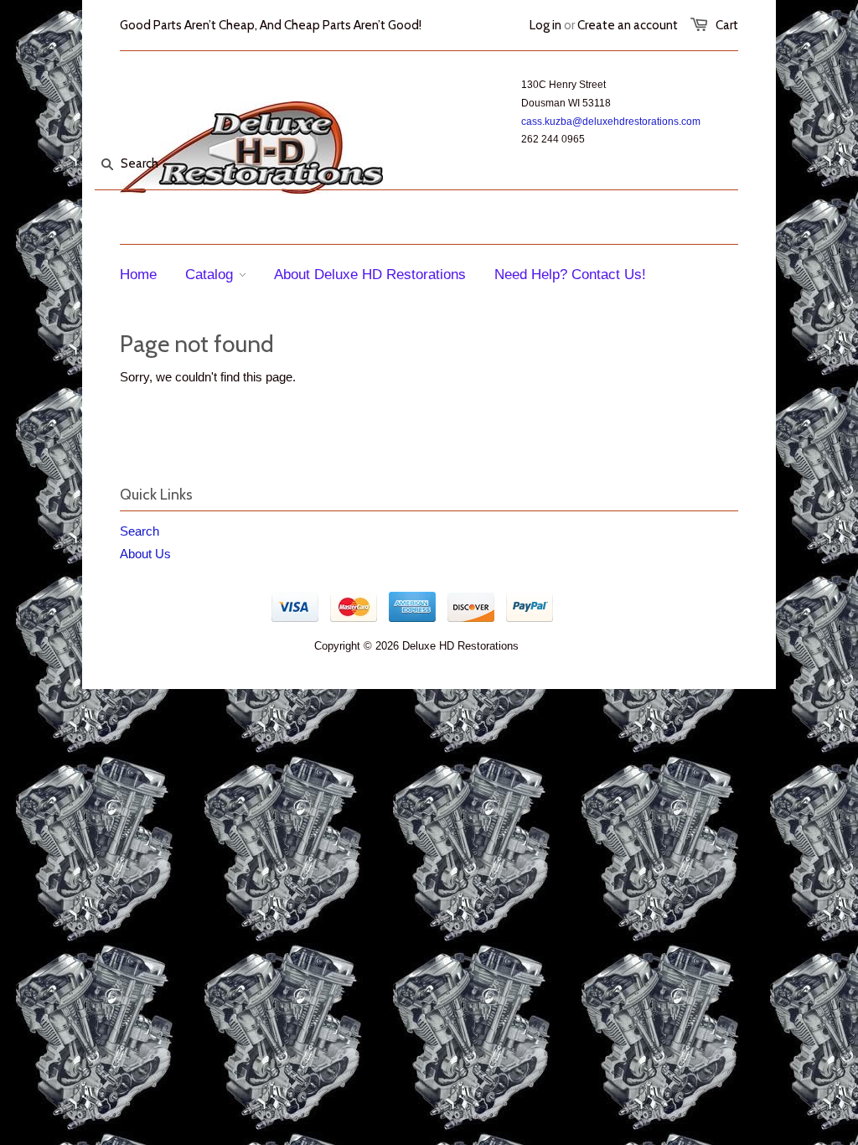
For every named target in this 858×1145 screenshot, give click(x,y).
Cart (727, 25)
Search (139, 531)
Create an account (627, 25)
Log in (545, 25)
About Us (145, 554)
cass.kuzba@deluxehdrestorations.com (610, 121)
